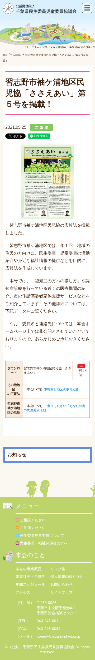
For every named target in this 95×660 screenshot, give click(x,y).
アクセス (23, 592)
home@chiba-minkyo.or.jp (58, 636)
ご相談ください (33, 520)
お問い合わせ (61, 584)
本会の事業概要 (28, 569)
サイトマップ (61, 592)
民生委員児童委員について (42, 535)
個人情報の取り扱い (67, 576)
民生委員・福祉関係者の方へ (44, 543)
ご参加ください (33, 527)
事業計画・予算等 (30, 576)
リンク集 (57, 569)
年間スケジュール (30, 584)
